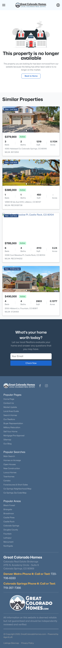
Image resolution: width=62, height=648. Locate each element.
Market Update (10, 407)
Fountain (7, 534)
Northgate (8, 546)
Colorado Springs (11, 525)
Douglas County (10, 530)
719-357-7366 (12, 587)
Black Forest (9, 505)
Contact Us (8, 403)
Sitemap (7, 439)
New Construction (11, 468)
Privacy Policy (27, 643)
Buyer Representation (13, 423)
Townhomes (8, 476)
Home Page (8, 399)
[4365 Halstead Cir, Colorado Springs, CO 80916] (31, 119)
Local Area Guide (11, 411)
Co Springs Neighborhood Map (17, 489)
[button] (3, 5)
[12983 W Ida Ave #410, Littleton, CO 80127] (31, 172)
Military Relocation (11, 427)
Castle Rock (9, 521)
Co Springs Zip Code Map (14, 493)
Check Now (31, 363)
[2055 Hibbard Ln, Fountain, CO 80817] (31, 279)
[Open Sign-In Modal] (58, 5)
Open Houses (9, 464)
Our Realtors (9, 419)
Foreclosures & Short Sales (15, 484)
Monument (8, 542)
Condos (7, 480)
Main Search (9, 456)
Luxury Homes (9, 472)
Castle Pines (9, 517)
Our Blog (7, 443)
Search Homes (10, 415)
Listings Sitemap (11, 643)
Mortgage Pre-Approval (13, 435)
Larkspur (7, 538)
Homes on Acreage (12, 460)
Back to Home (31, 76)
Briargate (7, 509)
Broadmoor (8, 513)
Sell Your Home (10, 431)
